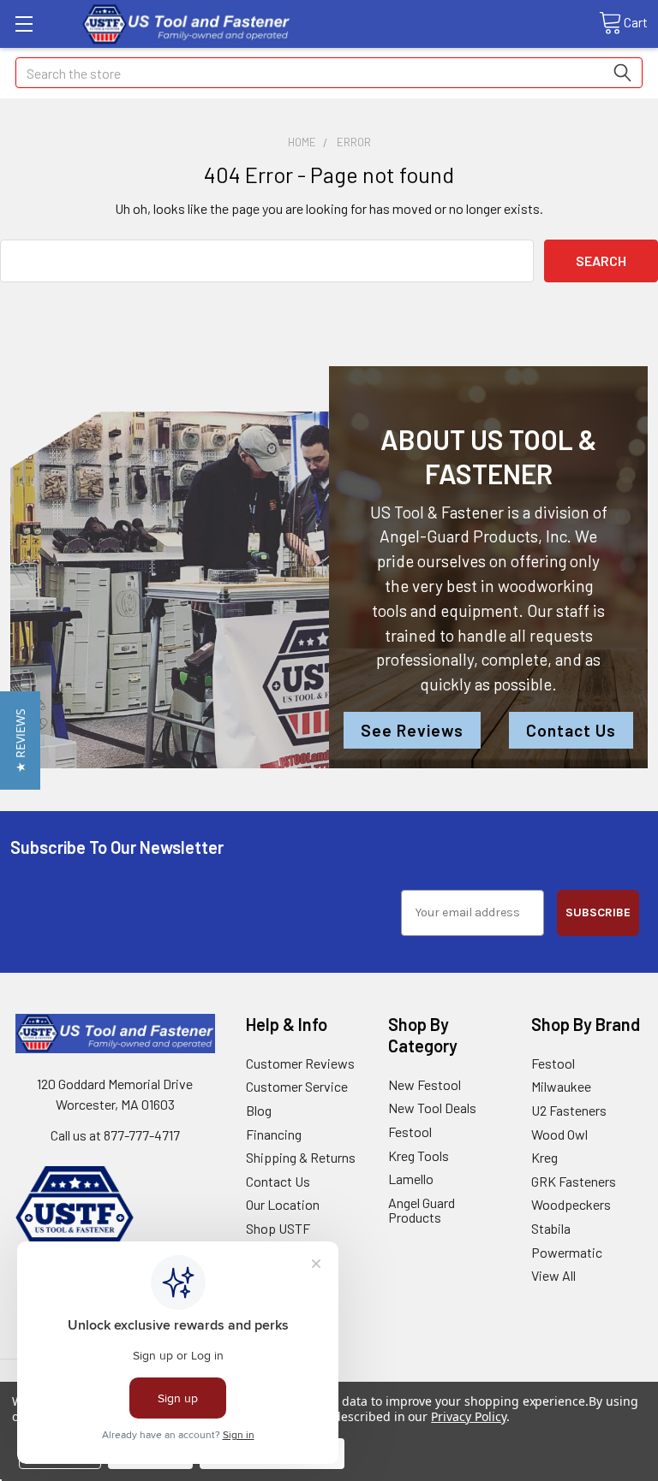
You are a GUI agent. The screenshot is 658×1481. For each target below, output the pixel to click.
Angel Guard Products (421, 1210)
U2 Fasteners (569, 1110)
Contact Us (571, 730)
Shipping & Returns (301, 1157)
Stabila (551, 1228)
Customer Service (297, 1086)
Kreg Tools (418, 1155)
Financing (274, 1134)
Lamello (411, 1178)
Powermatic (566, 1252)
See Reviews (412, 730)
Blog (259, 1110)
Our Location (283, 1204)
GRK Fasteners (573, 1181)
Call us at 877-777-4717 (115, 1135)
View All (553, 1275)
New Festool (424, 1084)
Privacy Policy (468, 1416)
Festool (410, 1131)
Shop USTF (278, 1228)
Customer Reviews (300, 1063)
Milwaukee (561, 1086)
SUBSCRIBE (598, 912)
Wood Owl (559, 1134)
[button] (20, 740)
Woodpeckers (571, 1204)
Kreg (544, 1157)
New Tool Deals (432, 1107)
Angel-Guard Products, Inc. (475, 536)
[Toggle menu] (23, 23)
